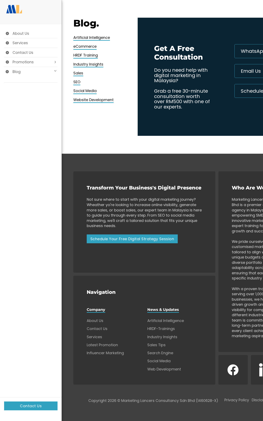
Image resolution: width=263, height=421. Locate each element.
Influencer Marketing (105, 353)
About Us (95, 321)
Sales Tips (156, 345)
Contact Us (31, 405)
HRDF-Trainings (161, 329)
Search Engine (160, 353)
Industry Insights (88, 64)
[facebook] (233, 370)
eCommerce (85, 46)
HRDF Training (85, 55)
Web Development (164, 369)
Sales (78, 73)
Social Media (85, 90)
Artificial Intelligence (91, 37)
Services (94, 337)
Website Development (93, 99)
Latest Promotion (102, 345)
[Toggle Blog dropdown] (31, 71)
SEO (76, 81)
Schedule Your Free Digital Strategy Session (132, 238)
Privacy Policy (236, 400)
